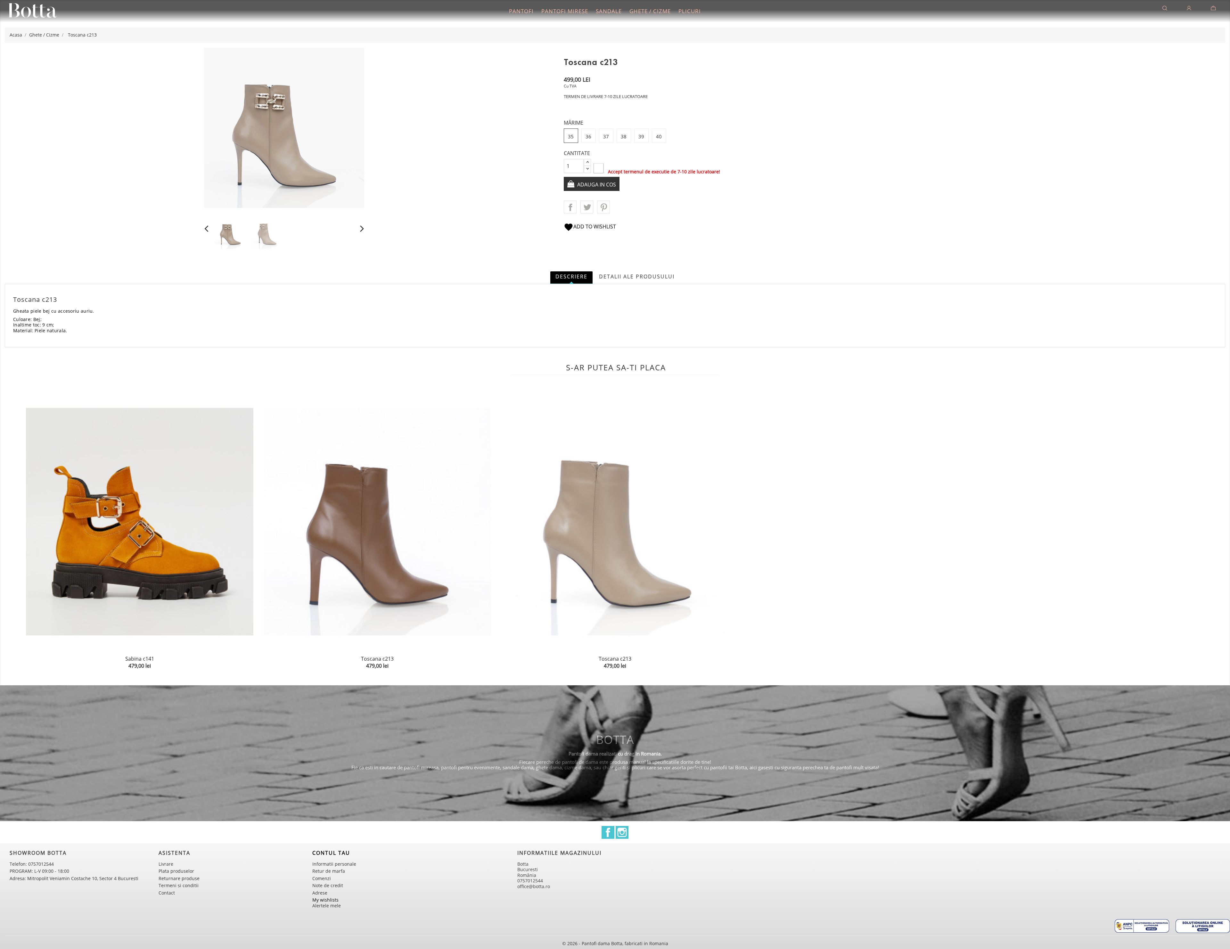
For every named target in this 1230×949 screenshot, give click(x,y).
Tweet (587, 207)
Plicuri (689, 11)
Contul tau (331, 852)
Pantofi (521, 11)
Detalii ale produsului (637, 276)
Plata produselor (176, 871)
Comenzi (321, 878)
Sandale (609, 11)
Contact (167, 893)
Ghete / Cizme (650, 11)
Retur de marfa (328, 871)
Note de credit (327, 885)
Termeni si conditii (179, 885)
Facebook (608, 832)
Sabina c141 (139, 658)
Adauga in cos (596, 184)
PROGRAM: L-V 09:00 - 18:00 (39, 871)
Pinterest (603, 207)
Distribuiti (570, 207)
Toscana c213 (377, 658)
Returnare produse (179, 878)
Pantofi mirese (564, 11)
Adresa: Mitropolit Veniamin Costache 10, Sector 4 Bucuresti (74, 878)
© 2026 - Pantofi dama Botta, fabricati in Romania (615, 943)
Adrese (319, 893)
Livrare (166, 864)
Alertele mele (326, 906)
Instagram (622, 832)
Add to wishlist (590, 226)
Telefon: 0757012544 (32, 864)
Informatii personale (334, 864)
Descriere (571, 276)
